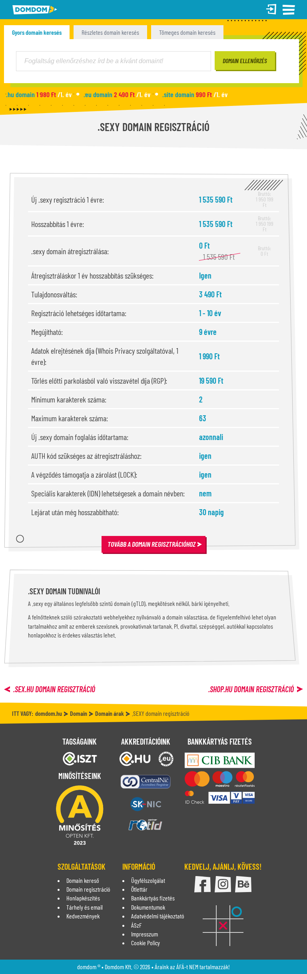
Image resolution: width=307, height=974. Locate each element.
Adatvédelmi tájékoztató (157, 916)
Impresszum (144, 934)
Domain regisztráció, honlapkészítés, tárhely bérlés (35, 9)
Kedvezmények (83, 916)
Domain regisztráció (88, 889)
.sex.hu (54, 689)
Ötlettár (139, 889)
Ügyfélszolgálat (148, 880)
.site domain (194, 94)
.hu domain (39, 94)
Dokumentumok (148, 907)
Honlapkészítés (83, 898)
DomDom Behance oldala (243, 884)
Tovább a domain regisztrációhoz (151, 544)
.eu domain (117, 94)
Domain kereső (82, 880)
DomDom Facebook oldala (202, 884)
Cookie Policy (145, 942)
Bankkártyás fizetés (153, 898)
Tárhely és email (84, 907)
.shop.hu (251, 689)
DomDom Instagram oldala (223, 884)
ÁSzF (136, 925)
